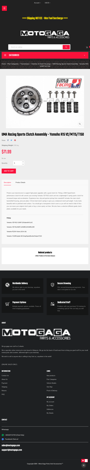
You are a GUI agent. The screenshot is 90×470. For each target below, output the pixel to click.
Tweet (11, 140)
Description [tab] (7, 182)
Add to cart (9, 171)
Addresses (50, 409)
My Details (50, 413)
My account (50, 402)
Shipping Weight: (7, 145)
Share (7, 140)
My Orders (50, 405)
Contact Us (5, 375)
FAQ (3, 394)
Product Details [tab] (20, 182)
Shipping (4, 387)
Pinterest (15, 140)
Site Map (49, 387)
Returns (4, 390)
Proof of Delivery (52, 390)
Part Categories (52, 379)
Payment (4, 383)
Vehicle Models (51, 383)
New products (51, 375)
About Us (5, 379)
